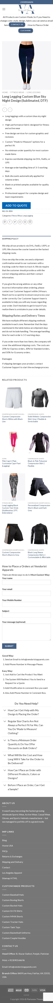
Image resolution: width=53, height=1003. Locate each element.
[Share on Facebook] (9, 222)
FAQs (5, 851)
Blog (4, 840)
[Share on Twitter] (15, 222)
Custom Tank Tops (11, 927)
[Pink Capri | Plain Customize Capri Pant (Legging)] (13, 442)
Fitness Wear (17, 92)
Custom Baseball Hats (13, 894)
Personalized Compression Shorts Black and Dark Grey (39, 507)
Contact (6, 867)
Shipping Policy (10, 239)
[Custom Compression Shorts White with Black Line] (13, 398)
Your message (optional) (13, 622)
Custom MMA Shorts (12, 916)
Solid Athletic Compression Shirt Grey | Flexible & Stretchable (39, 419)
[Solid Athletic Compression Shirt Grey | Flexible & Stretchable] (39, 398)
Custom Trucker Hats (12, 922)
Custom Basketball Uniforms (16, 932)
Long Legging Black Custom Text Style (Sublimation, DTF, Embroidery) (10, 509)
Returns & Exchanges (12, 856)
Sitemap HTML (9, 878)
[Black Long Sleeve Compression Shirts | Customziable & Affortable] (39, 534)
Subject (5, 611)
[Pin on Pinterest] (25, 222)
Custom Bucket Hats (12, 905)
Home (5, 92)
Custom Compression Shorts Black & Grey (11, 553)
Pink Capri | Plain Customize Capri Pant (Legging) (11, 463)
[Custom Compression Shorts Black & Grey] (13, 534)
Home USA (7, 845)
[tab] (26, 239)
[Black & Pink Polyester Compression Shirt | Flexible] (39, 442)
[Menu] (4, 9)
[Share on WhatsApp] (4, 222)
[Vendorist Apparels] (26, 9)
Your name (7, 578)
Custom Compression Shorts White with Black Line (12, 419)
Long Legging (34, 92)
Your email (7, 589)
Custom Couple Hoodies (14, 938)
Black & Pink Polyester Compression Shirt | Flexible (37, 463)
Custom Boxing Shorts (13, 900)
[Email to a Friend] (20, 222)
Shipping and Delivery (12, 862)
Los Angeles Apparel (12, 872)
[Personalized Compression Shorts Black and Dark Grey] (39, 487)
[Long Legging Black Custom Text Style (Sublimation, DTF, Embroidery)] (13, 487)
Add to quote (16, 205)
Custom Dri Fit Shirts (12, 911)
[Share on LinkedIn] (30, 222)
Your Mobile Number (12, 600)
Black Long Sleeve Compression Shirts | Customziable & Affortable (39, 554)
